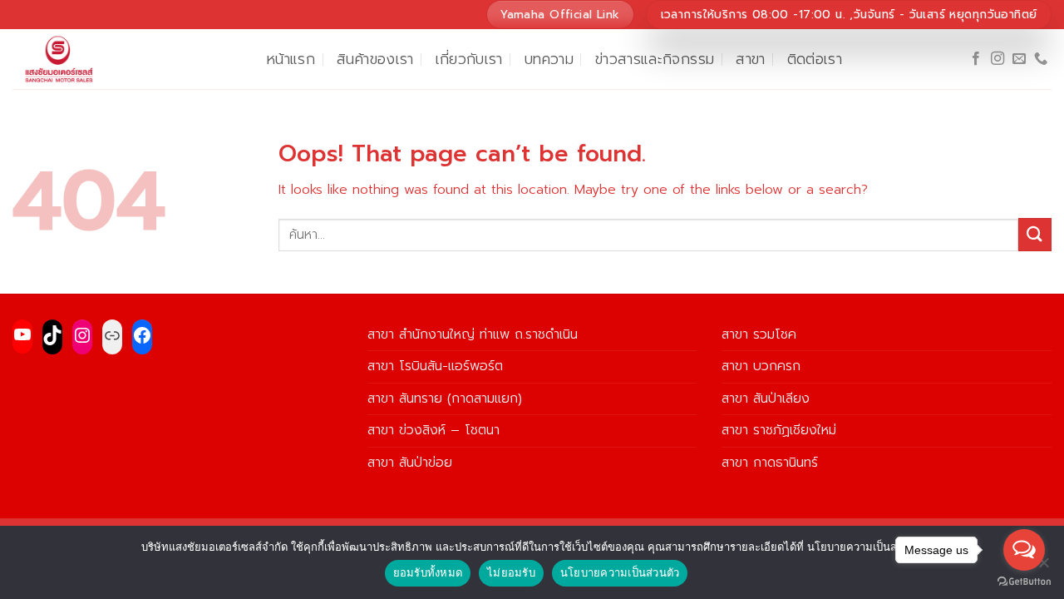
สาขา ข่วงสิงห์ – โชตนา (433, 430)
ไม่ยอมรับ (511, 572)
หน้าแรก (291, 59)
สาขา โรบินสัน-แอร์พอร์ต (435, 366)
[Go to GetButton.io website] (1024, 582)
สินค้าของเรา (375, 59)
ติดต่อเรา (814, 59)
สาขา (750, 59)
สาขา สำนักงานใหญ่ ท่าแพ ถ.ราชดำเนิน (472, 334)
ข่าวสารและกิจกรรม (654, 59)
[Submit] (1035, 234)
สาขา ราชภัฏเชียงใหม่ (779, 430)
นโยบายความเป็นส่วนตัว (620, 572)
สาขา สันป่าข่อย (409, 463)
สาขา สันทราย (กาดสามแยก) (444, 398)
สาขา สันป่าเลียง (766, 398)
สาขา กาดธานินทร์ (770, 463)
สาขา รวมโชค (759, 334)
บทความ (549, 59)
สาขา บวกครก (761, 366)
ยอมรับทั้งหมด (428, 572)
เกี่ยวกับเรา (469, 59)
